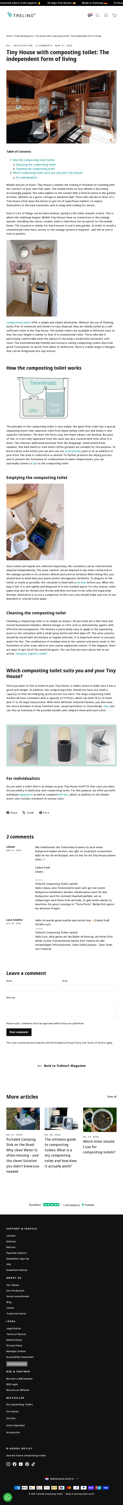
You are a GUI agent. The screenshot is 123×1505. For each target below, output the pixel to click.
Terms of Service (96, 1042)
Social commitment (17, 1296)
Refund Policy (14, 1339)
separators (26, 794)
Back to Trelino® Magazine (64, 1066)
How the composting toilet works (33, 160)
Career (10, 1307)
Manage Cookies (16, 1351)
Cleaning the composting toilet (35, 168)
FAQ (8, 1264)
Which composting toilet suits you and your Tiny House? (48, 172)
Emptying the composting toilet (36, 164)
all (8, 45)
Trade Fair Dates (16, 1313)
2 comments (45, 45)
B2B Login (12, 1384)
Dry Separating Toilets (19, 1404)
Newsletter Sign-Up (17, 1258)
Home (9, 35)
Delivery (11, 1241)
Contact (11, 1235)
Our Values (12, 1284)
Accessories (13, 1432)
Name (9, 980)
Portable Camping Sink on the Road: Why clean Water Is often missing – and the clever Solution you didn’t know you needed (22, 1155)
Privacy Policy (73, 1042)
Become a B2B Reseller (19, 1378)
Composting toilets (18, 322)
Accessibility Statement (20, 1356)
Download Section (16, 1269)
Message (10, 997)
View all (112, 1096)
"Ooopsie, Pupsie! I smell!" (31, 653)
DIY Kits (11, 1418)
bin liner (81, 582)
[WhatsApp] (7, 1497)
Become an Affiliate (17, 1390)
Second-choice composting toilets (26, 1455)
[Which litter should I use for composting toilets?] (100, 1120)
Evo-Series (12, 1411)
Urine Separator (15, 1425)
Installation (23, 45)
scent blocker (73, 451)
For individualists (26, 177)
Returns (11, 1247)
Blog (9, 1302)
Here (107, 706)
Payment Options (16, 1252)
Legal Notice (13, 1328)
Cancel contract (17, 1363)
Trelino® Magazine (23, 35)
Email (64, 980)
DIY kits (63, 794)
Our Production (15, 1290)
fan (35, 463)
